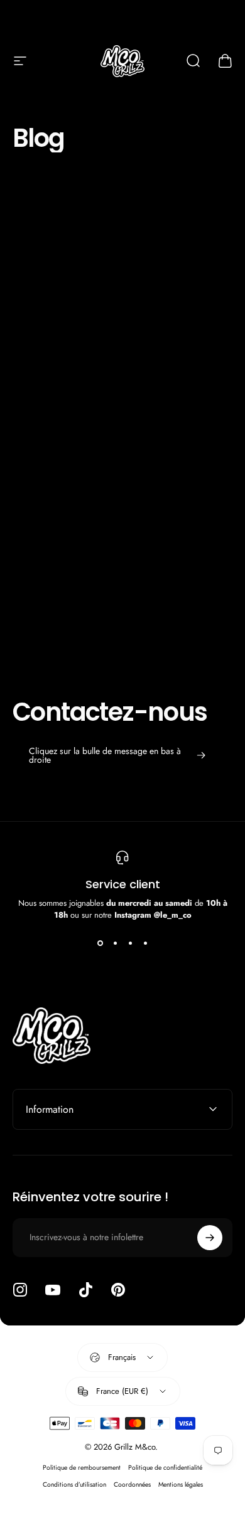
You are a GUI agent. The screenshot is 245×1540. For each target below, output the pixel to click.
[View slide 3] (130, 943)
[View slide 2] (114, 943)
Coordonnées (132, 1484)
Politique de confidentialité (165, 1467)
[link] (117, 755)
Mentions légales (180, 1484)
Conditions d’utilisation (74, 1484)
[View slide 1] (99, 943)
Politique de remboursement (82, 1467)
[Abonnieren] (209, 1237)
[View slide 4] (145, 943)
